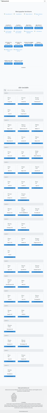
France (35, 403)
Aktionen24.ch (25, 411)
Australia (22, 407)
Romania (29, 406)
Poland (28, 405)
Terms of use (13, 398)
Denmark (41, 405)
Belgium (39, 403)
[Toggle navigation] (44, 1)
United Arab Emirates (34, 405)
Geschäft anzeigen (10, 103)
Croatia (13, 403)
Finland (12, 406)
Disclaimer (14, 399)
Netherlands (7, 405)
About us (14, 394)
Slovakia (25, 405)
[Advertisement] (24, 6)
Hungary (16, 406)
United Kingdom (23, 406)
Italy (19, 406)
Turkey (7, 403)
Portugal (11, 405)
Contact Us (14, 401)
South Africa (30, 407)
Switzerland (17, 403)
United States (40, 406)
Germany (22, 403)
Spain (10, 403)
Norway (6, 406)
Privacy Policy (14, 395)
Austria (29, 403)
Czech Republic (20, 405)
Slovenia (15, 405)
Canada (32, 406)
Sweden (9, 406)
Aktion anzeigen (8, 28)
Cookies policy (14, 397)
